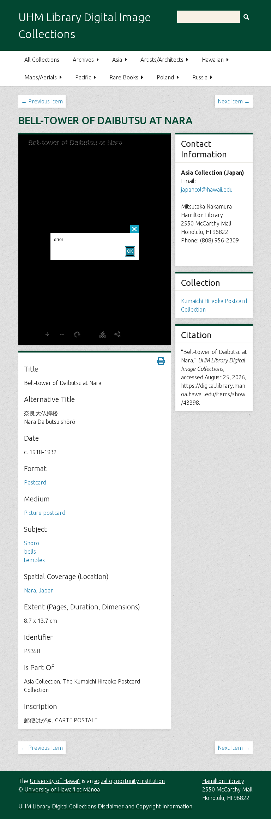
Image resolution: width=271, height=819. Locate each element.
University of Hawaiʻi (55, 781)
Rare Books (123, 77)
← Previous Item (42, 101)
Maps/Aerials (40, 77)
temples (34, 560)
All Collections (41, 59)
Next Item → (234, 101)
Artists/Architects (161, 59)
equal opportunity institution (129, 781)
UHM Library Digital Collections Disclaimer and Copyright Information (105, 806)
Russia (199, 77)
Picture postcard (44, 513)
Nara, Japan (39, 590)
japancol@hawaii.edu (207, 189)
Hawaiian (213, 59)
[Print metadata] (161, 361)
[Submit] (246, 17)
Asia (117, 59)
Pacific (83, 77)
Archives (83, 59)
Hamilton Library (223, 781)
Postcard (35, 482)
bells (30, 551)
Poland (165, 77)
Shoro (31, 543)
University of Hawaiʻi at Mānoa (62, 789)
